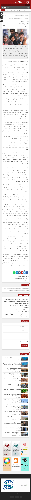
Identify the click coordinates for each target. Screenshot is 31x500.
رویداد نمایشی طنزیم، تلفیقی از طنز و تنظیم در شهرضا (17, 10)
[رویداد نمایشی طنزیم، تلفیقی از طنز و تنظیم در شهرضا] (15, 359)
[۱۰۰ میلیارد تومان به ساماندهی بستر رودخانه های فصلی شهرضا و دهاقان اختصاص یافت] (15, 423)
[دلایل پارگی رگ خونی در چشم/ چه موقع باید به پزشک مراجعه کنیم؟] (15, 380)
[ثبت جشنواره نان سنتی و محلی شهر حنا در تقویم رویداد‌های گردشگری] (15, 396)
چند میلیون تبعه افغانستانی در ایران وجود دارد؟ (18, 18)
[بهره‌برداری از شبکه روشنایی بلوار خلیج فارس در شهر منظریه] (15, 418)
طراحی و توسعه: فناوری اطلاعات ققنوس (23, 493)
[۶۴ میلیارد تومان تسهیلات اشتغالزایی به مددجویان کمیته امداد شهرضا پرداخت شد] (15, 433)
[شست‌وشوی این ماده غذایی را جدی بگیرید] (15, 390)
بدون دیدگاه (24, 280)
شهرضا (11, 290)
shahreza (18, 288)
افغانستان (22, 290)
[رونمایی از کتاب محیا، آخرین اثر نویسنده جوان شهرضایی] (15, 428)
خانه (27, 15)
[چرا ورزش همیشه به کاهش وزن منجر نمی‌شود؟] (15, 385)
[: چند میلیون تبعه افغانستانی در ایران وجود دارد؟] (4, 26)
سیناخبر (19, 276)
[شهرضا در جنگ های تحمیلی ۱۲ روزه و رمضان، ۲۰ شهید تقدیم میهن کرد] (15, 369)
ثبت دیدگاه (24, 345)
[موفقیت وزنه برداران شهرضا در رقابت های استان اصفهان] (15, 413)
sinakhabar (25, 288)
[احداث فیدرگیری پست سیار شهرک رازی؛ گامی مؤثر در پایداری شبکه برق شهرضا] (15, 401)
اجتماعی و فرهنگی (19, 15)
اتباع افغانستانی (11, 288)
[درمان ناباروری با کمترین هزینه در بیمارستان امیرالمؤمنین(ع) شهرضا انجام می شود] (15, 375)
